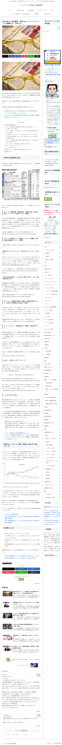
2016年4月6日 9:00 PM (7, 716)
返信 (38, 711)
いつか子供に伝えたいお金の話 (51, 522)
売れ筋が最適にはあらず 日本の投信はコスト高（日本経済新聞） (21, 110)
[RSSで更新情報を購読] (22, 579)
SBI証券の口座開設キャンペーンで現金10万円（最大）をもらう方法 (21, 555)
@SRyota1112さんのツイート (51, 187)
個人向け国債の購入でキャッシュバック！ (52, 70)
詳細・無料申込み (49, 165)
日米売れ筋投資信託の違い (11, 125)
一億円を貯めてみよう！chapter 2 (52, 514)
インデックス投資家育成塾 (11, 514)
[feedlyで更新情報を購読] (20, 579)
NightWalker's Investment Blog (52, 512)
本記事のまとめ (8, 151)
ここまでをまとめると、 (11, 147)
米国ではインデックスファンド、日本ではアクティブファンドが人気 (22, 134)
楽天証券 (47, 237)
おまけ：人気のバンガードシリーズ (14, 145)
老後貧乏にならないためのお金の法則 (14, 421)
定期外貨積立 (51, 131)
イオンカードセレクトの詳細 (51, 159)
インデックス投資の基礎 (7, 563)
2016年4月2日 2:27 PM (6, 676)
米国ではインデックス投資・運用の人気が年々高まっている (18, 149)
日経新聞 (13, 93)
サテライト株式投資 (53, 118)
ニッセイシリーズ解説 (50, 227)
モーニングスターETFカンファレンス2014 (15, 113)
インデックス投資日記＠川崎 (51, 510)
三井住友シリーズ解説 (50, 231)
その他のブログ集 (48, 524)
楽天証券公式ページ (52, 220)
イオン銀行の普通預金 (53, 133)
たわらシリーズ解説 (50, 229)
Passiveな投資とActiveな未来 (51, 520)
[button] (37, 56)
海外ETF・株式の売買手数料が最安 (51, 72)
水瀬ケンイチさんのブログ (24, 93)
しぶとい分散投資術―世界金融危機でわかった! (16, 433)
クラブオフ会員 (51, 129)
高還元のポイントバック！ (56, 68)
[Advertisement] (53, 39)
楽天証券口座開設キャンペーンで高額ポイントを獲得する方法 (20, 558)
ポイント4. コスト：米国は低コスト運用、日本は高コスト (18, 143)
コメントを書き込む (21, 730)
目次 (19, 122)
